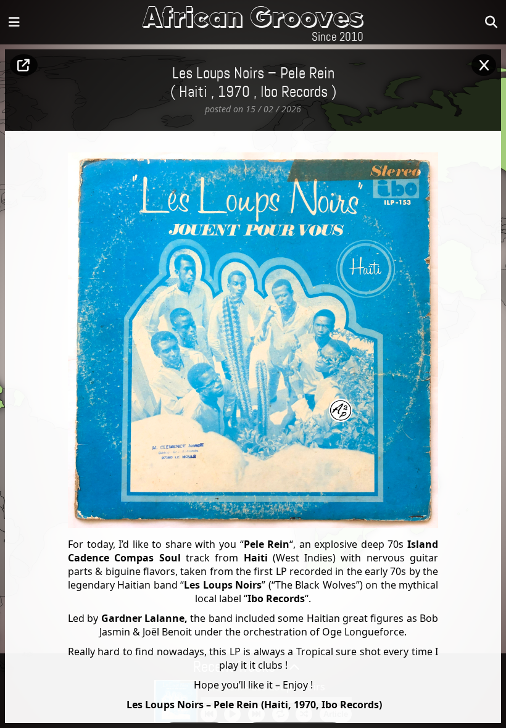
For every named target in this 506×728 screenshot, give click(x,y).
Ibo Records (294, 92)
